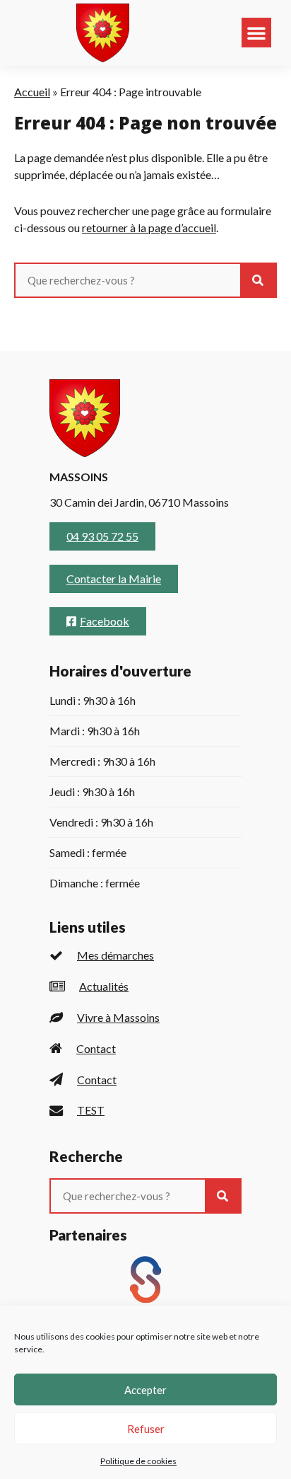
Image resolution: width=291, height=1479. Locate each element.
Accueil (32, 91)
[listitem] (145, 955)
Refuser (146, 1428)
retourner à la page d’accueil (149, 227)
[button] (256, 32)
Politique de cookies (138, 1461)
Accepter (145, 1389)
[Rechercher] (257, 280)
